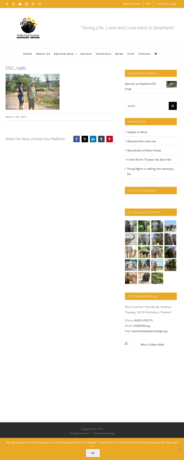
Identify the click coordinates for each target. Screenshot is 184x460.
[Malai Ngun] (170, 252)
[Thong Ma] (170, 239)
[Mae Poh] (170, 226)
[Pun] (157, 265)
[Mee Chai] (157, 239)
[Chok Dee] (144, 265)
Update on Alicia (137, 132)
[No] (179, 449)
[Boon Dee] (144, 252)
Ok (93, 453)
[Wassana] (131, 265)
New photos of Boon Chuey (144, 150)
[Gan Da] (144, 239)
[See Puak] (131, 278)
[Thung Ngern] (144, 226)
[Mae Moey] (131, 226)
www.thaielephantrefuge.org (149, 331)
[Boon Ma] (157, 226)
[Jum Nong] (157, 252)
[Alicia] (131, 239)
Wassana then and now (141, 141)
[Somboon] (157, 278)
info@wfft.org (141, 325)
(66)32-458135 (143, 320)
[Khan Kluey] (144, 278)
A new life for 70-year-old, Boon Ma (149, 159)
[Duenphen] (170, 265)
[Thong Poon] (131, 252)
